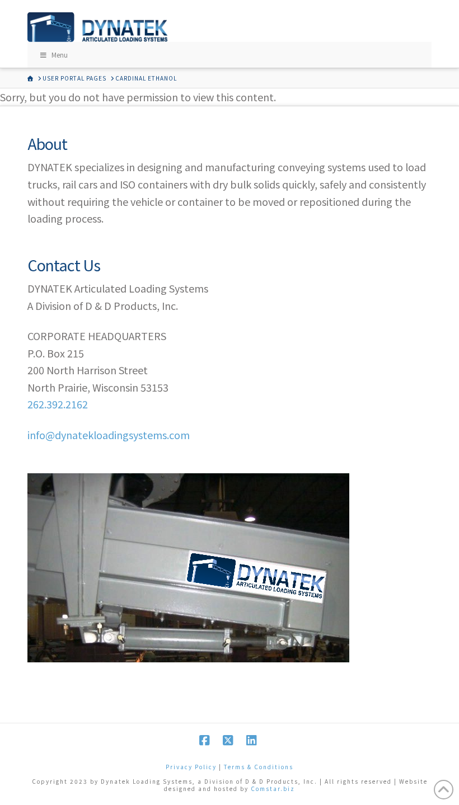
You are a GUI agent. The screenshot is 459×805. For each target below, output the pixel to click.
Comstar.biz (273, 788)
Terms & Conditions (258, 766)
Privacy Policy (191, 766)
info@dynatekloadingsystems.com (108, 434)
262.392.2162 (57, 404)
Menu (59, 54)
